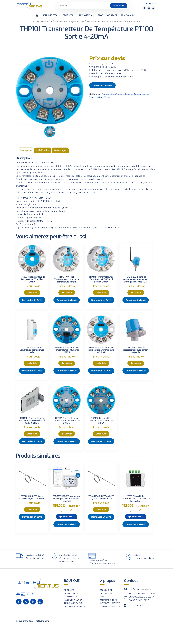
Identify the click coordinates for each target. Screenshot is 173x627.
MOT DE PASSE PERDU (74, 606)
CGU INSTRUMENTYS (110, 606)
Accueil (36, 21)
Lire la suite (32, 292)
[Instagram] (40, 601)
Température (108, 94)
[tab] (26, 150)
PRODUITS (69, 590)
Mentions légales (108, 599)
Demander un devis (102, 85)
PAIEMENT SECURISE (74, 599)
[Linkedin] (33, 601)
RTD (118, 169)
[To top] (163, 617)
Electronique (46, 21)
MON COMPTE (71, 593)
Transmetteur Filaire (99, 97)
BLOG (102, 596)
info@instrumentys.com (141, 589)
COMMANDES (70, 596)
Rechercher (118, 5)
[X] (26, 601)
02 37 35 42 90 (150, 3)
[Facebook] (19, 601)
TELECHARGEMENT (73, 603)
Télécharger (60, 150)
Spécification (42, 150)
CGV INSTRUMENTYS (110, 603)
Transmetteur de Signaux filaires (69, 21)
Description (26, 150)
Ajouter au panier (66, 516)
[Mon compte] (149, 7)
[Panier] (153, 7)
